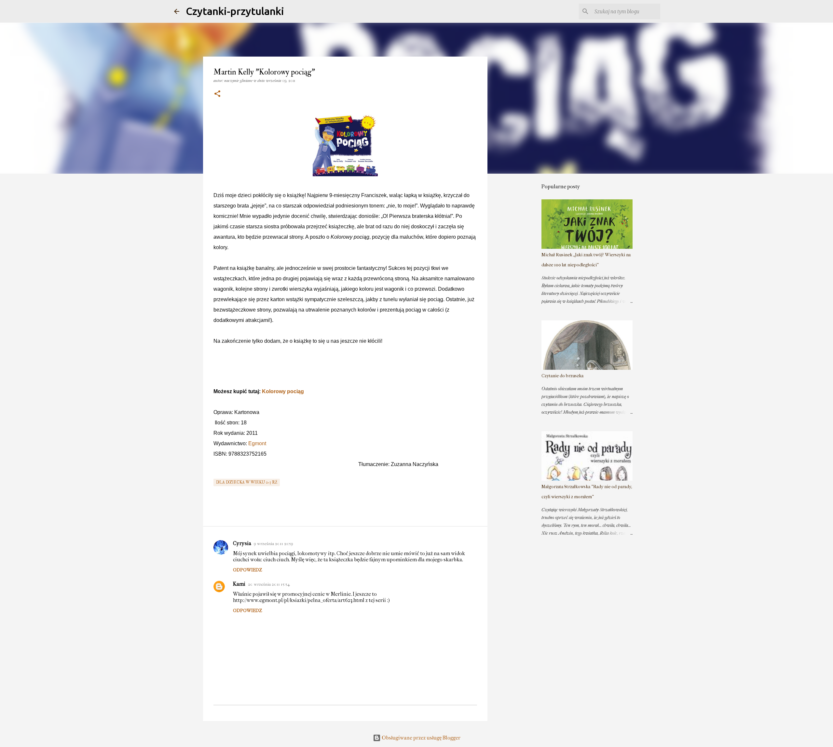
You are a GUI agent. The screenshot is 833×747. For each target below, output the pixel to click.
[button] (217, 94)
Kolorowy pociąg (283, 391)
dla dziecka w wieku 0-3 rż (246, 482)
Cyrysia (242, 543)
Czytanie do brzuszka (562, 376)
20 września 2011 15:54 (269, 584)
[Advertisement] (520, 281)
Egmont (257, 443)
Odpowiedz (247, 570)
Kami (239, 584)
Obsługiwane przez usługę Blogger (420, 738)
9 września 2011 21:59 (273, 543)
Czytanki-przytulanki (235, 11)
